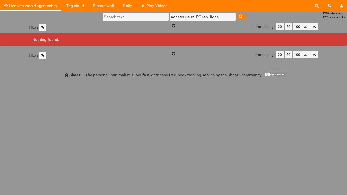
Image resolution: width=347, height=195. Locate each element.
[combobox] (203, 17)
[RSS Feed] (329, 5)
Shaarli (75, 75)
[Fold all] (314, 26)
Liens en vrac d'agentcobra (32, 5)
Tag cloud (75, 5)
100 (297, 27)
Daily (127, 5)
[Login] (341, 5)
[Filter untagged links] (42, 27)
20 (280, 27)
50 (288, 27)
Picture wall (103, 5)
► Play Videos (154, 5)
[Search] (317, 5)
